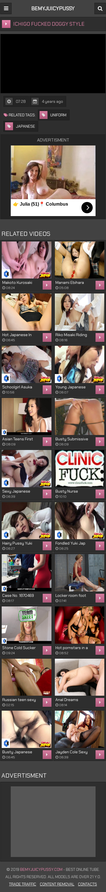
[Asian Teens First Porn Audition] (26, 416)
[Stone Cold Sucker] (26, 625)
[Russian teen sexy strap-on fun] (26, 677)
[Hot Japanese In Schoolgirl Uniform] (26, 312)
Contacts (87, 884)
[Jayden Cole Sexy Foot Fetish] (80, 729)
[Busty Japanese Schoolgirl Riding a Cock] (26, 729)
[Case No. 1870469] (26, 572)
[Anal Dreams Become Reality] (80, 677)
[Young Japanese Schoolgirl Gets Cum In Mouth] (80, 364)
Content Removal (57, 884)
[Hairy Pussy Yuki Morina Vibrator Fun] (26, 520)
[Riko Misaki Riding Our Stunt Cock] (80, 312)
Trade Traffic (22, 884)
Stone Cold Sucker (19, 647)
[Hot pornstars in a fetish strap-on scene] (80, 625)
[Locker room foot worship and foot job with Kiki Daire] (80, 572)
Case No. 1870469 (18, 595)
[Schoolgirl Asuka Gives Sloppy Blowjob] (26, 364)
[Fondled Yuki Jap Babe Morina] (80, 520)
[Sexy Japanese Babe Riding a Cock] (26, 468)
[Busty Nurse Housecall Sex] (80, 468)
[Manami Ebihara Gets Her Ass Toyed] (80, 260)
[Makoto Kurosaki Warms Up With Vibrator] (26, 260)
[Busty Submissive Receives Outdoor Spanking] (80, 416)
